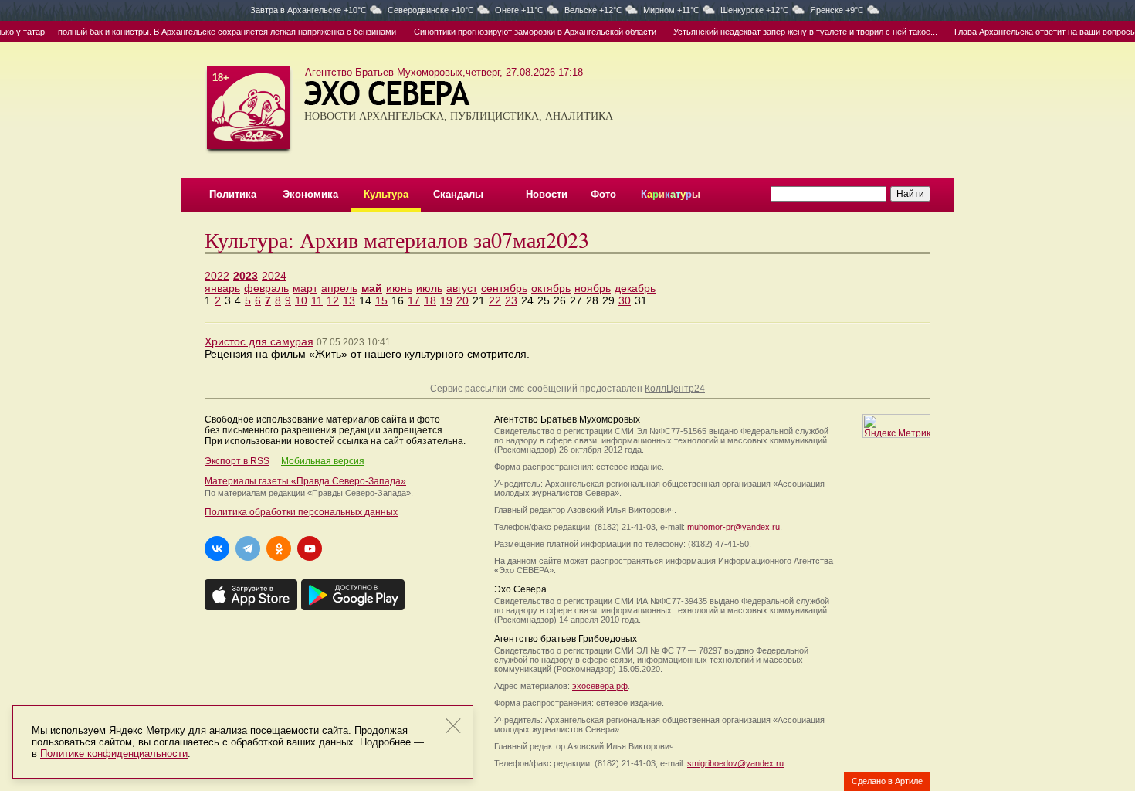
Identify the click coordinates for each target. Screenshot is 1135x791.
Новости (547, 194)
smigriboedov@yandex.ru (735, 763)
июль (429, 288)
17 (414, 300)
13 (349, 300)
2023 (245, 276)
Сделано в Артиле (887, 781)
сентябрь (504, 288)
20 (462, 300)
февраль (266, 288)
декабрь (635, 288)
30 (624, 300)
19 (446, 300)
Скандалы (458, 194)
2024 (274, 276)
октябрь (551, 288)
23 (511, 300)
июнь (399, 288)
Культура (386, 194)
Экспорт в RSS (237, 461)
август (461, 288)
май (371, 288)
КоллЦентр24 (675, 388)
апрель (339, 288)
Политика (232, 194)
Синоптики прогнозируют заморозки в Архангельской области (521, 31)
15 (381, 300)
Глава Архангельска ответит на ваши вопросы (1032, 31)
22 (495, 300)
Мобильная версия (322, 461)
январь (222, 288)
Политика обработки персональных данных (301, 512)
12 (333, 300)
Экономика (310, 194)
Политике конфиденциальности (114, 753)
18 (430, 300)
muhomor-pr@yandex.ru (733, 526)
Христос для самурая (259, 341)
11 (317, 300)
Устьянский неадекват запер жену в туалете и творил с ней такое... (792, 31)
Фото (603, 194)
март (305, 288)
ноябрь (592, 288)
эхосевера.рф (600, 686)
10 (301, 300)
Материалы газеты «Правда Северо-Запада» (305, 481)
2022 (217, 276)
